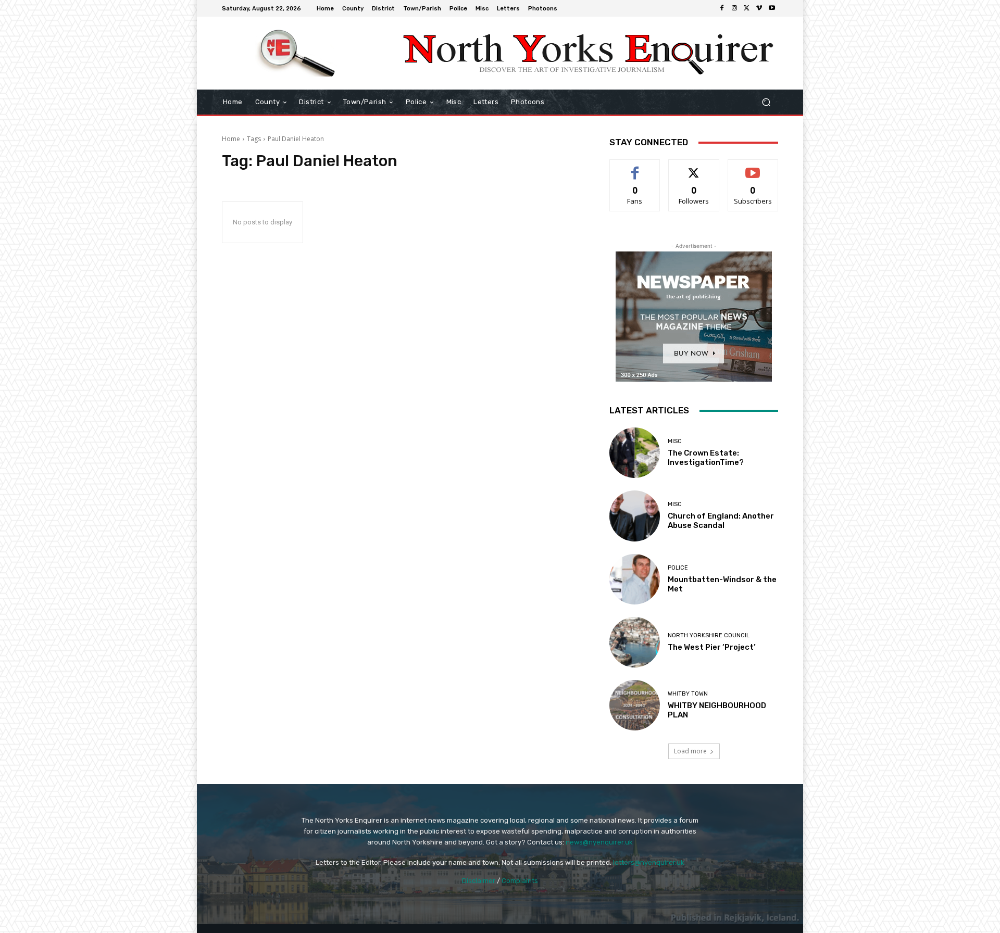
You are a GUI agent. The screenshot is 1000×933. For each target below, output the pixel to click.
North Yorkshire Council (708, 635)
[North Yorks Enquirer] (296, 53)
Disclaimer (478, 881)
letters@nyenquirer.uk (648, 862)
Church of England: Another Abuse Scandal (721, 520)
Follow (694, 167)
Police (678, 568)
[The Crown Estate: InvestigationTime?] (634, 452)
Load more (690, 751)
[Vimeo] (759, 8)
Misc (675, 441)
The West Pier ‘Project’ (712, 647)
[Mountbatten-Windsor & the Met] (634, 579)
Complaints (520, 881)
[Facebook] (722, 8)
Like (635, 167)
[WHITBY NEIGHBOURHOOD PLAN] (634, 705)
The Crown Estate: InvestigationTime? (706, 457)
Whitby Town (688, 694)
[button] (766, 102)
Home (231, 138)
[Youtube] (772, 8)
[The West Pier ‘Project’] (634, 642)
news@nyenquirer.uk (599, 842)
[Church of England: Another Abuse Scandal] (634, 515)
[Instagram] (734, 8)
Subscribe (753, 167)
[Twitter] (747, 8)
